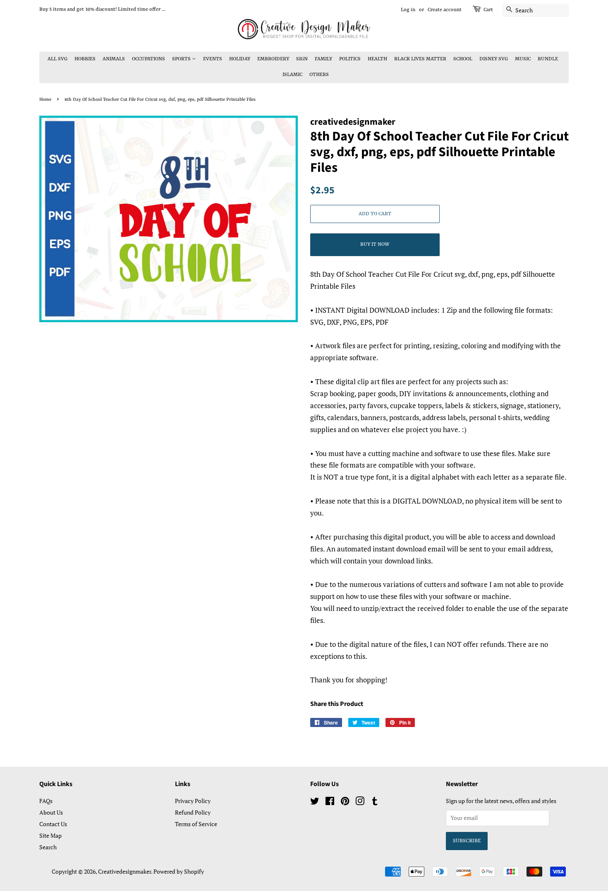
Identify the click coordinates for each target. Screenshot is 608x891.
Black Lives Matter (420, 59)
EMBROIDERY (273, 59)
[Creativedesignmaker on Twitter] (314, 802)
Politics (350, 59)
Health (377, 59)
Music (523, 59)
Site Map (50, 835)
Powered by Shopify (178, 871)
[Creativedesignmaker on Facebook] (330, 802)
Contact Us (53, 824)
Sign (302, 59)
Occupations (148, 59)
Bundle (548, 59)
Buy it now (374, 244)
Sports (182, 59)
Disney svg (493, 59)
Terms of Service (196, 824)
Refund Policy (193, 812)
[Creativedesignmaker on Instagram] (359, 802)
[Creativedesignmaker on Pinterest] (344, 802)
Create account (445, 10)
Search (48, 847)
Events (212, 59)
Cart (488, 10)
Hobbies (85, 59)
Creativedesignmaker (124, 871)
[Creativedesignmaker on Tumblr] (374, 802)
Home (45, 99)
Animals (114, 59)
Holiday (239, 59)
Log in (408, 10)
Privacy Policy (193, 801)
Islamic (292, 75)
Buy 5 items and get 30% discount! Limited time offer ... (102, 9)
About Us (51, 812)
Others (319, 75)
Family (323, 59)
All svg (57, 59)
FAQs (46, 801)
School (462, 59)
